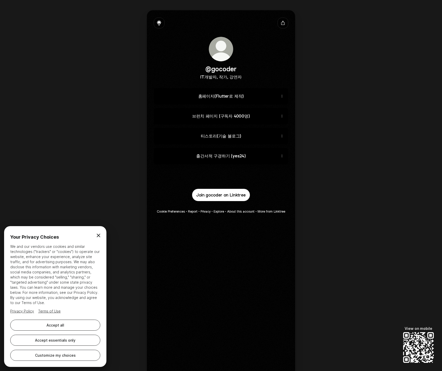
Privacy (206, 211)
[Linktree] (159, 23)
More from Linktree (271, 211)
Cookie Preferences (171, 211)
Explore (219, 211)
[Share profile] (283, 23)
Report (192, 211)
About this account (241, 211)
